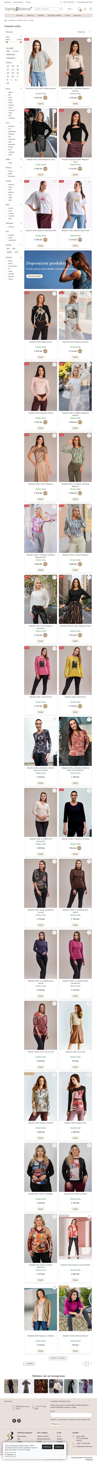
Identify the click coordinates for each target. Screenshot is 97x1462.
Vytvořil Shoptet (76, 1458)
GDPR (39, 1442)
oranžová (11, 105)
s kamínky (11, 152)
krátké (10, 163)
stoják (10, 197)
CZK (69, 9)
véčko (10, 200)
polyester (11, 274)
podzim (9, 252)
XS (13, 76)
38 (13, 66)
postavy (10, 147)
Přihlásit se (55, 1424)
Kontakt (28, 2)
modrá (10, 102)
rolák (9, 195)
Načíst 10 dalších (58, 1358)
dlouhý (10, 171)
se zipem (11, 213)
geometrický (12, 131)
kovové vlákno (12, 266)
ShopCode (89, 1460)
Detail (40, 104)
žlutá (9, 115)
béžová (10, 92)
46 (18, 70)
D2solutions (87, 1458)
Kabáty (19, 1442)
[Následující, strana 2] (87, 1364)
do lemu (10, 208)
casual (10, 237)
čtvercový (11, 184)
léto (14, 248)
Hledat (61, 8)
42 (8, 70)
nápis (10, 142)
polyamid (11, 276)
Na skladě (9, 48)
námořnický (11, 139)
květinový (11, 134)
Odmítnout (47, 1447)
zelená (10, 113)
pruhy (10, 149)
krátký (10, 174)
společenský (12, 240)
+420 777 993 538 (83, 1443)
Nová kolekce (21, 1436)
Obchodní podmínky (43, 1439)
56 (8, 83)
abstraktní (11, 126)
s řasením (11, 216)
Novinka (15, 51)
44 (13, 70)
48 (8, 73)
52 (18, 73)
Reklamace (7, 2)
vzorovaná (11, 110)
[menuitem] (19, 15)
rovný (10, 211)
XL (16, 80)
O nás (59, 1436)
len (9, 269)
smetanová (11, 118)
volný (10, 218)
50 (13, 73)
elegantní (11, 235)
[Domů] (5, 20)
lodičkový (11, 192)
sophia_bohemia (19, 1421)
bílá (9, 95)
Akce (8, 51)
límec (9, 190)
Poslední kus (10, 58)
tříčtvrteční (11, 176)
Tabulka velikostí (18, 2)
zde (28, 1450)
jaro (8, 248)
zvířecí (10, 155)
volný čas (11, 227)
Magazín (59, 1439)
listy (9, 136)
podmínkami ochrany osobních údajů (79, 1419)
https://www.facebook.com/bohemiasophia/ (14, 1421)
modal (10, 271)
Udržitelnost (10, 55)
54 (8, 76)
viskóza (10, 279)
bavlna (10, 261)
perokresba (11, 144)
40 (18, 66)
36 (8, 66)
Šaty (18, 1439)
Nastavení (10, 1455)
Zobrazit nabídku (34, 276)
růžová (10, 108)
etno (9, 129)
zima (16, 252)
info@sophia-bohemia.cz (84, 1446)
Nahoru (30, 1364)
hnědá (10, 100)
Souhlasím (59, 1447)
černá (10, 97)
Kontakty (60, 1442)
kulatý (10, 187)
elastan (10, 263)
